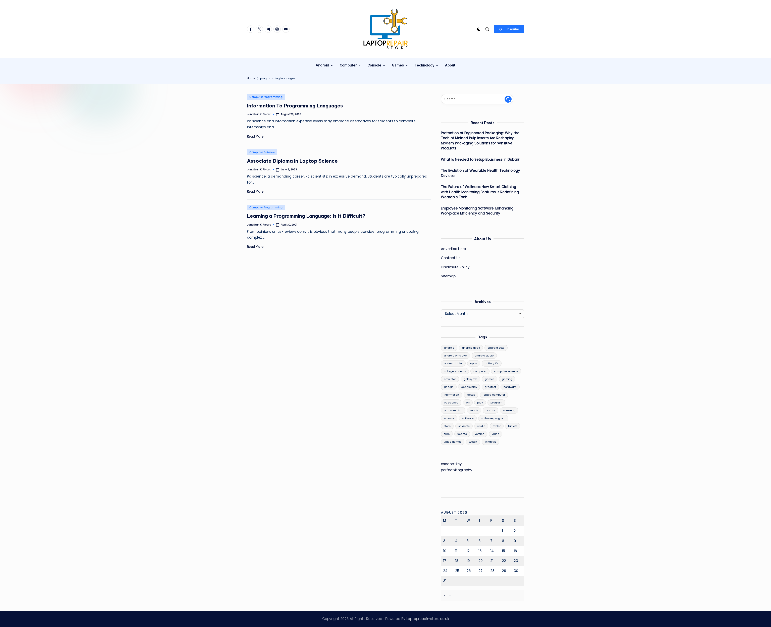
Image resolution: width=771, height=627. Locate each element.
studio (481, 426)
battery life (492, 363)
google (449, 387)
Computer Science (262, 152)
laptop (471, 395)
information (451, 395)
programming (453, 410)
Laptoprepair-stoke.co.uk (427, 618)
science (449, 418)
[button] (509, 29)
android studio (484, 355)
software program (493, 418)
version (479, 434)
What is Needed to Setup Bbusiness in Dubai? (480, 159)
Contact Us (450, 257)
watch (473, 442)
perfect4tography (456, 470)
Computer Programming (265, 97)
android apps (471, 348)
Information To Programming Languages (295, 106)
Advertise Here (453, 248)
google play (469, 387)
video (495, 434)
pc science (451, 402)
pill (468, 402)
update (462, 434)
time (447, 434)
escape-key (451, 464)
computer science (506, 371)
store (447, 426)
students (464, 426)
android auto (496, 348)
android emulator (455, 355)
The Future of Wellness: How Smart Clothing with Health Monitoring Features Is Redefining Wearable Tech (480, 191)
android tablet (453, 363)
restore (490, 410)
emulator (450, 379)
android (449, 348)
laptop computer (494, 395)
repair (474, 410)
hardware (510, 387)
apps (473, 363)
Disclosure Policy (455, 267)
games (489, 379)
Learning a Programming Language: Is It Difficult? (306, 216)
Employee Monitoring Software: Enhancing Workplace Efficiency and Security (477, 211)
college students (455, 371)
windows (490, 442)
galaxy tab (470, 379)
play (480, 402)
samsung (509, 410)
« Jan (447, 595)
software (468, 418)
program (496, 402)
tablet (497, 426)
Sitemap (448, 276)
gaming (507, 379)
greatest (490, 387)
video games (452, 442)
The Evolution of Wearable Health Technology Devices (480, 173)
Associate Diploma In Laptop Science (292, 161)
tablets (512, 426)
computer (479, 371)
